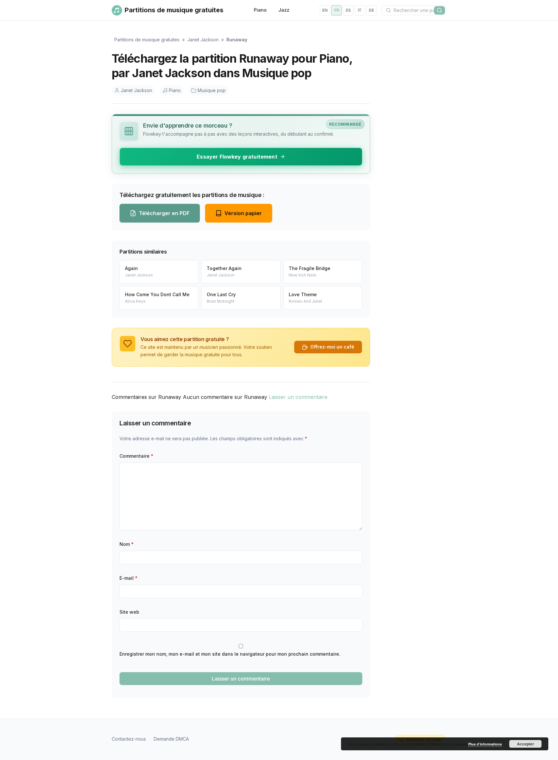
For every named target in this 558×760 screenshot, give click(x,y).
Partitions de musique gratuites (147, 39)
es (348, 10)
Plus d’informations (485, 744)
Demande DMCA (171, 739)
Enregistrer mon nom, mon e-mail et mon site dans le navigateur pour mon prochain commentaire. (229, 654)
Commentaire (136, 456)
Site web (129, 612)
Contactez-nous (129, 739)
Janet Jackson (203, 39)
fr (336, 10)
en (324, 10)
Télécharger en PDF (164, 213)
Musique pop (212, 90)
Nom (126, 544)
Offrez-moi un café (332, 346)
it (360, 10)
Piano (260, 10)
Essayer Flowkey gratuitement (237, 156)
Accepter (525, 744)
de (371, 10)
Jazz (283, 10)
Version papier (243, 213)
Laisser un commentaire (298, 397)
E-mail (128, 578)
